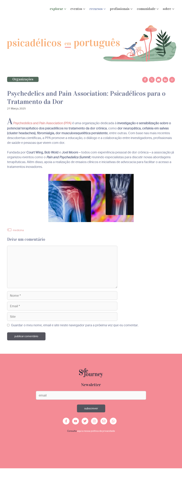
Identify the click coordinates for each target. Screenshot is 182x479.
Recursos (96, 9)
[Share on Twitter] (152, 80)
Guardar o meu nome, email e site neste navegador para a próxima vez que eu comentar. (74, 325)
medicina (18, 230)
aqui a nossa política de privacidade (96, 431)
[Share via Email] (158, 80)
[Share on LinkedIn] (165, 80)
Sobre (167, 9)
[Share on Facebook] (145, 80)
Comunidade (146, 9)
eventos (76, 9)
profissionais (119, 9)
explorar (56, 9)
